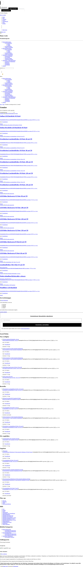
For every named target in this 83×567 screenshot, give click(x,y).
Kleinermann (15, 566)
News (3, 22)
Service (3, 20)
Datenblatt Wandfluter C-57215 (8, 518)
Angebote (4, 19)
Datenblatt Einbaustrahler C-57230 (9, 520)
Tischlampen (7, 63)
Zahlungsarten (5, 512)
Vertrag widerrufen (6, 524)
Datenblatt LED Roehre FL (7, 516)
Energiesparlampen (8, 56)
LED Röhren (7, 64)
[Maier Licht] (2, 31)
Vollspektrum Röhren (9, 59)
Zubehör (4, 65)
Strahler (8, 45)
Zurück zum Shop (13, 8)
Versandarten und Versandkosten (8, 513)
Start (1, 104)
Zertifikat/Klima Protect (6, 522)
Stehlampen (7, 62)
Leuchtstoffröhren (8, 46)
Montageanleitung (5, 521)
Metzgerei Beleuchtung (6, 48)
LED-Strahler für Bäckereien (10, 531)
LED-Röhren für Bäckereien (10, 530)
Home (3, 17)
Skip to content (3, 15)
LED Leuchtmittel (8, 43)
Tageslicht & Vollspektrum (7, 55)
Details (1, 123)
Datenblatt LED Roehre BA (7, 515)
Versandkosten (5, 21)
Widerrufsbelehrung (6, 514)
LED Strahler (7, 57)
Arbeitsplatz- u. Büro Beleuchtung (9, 60)
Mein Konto (4, 29)
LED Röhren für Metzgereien (10, 533)
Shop (3, 18)
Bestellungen (4, 523)
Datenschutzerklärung (25, 328)
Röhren (8, 44)
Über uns (4, 500)
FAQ (3, 509)
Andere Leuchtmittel (9, 47)
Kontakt (4, 23)
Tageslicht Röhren (8, 58)
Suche (1, 68)
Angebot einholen (3, 311)
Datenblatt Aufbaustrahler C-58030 (9, 517)
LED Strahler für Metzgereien (10, 534)
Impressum (4, 501)
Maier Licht (5, 566)
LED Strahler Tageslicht (9, 537)
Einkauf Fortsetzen (6, 10)
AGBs (3, 502)
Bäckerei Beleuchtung (6, 41)
